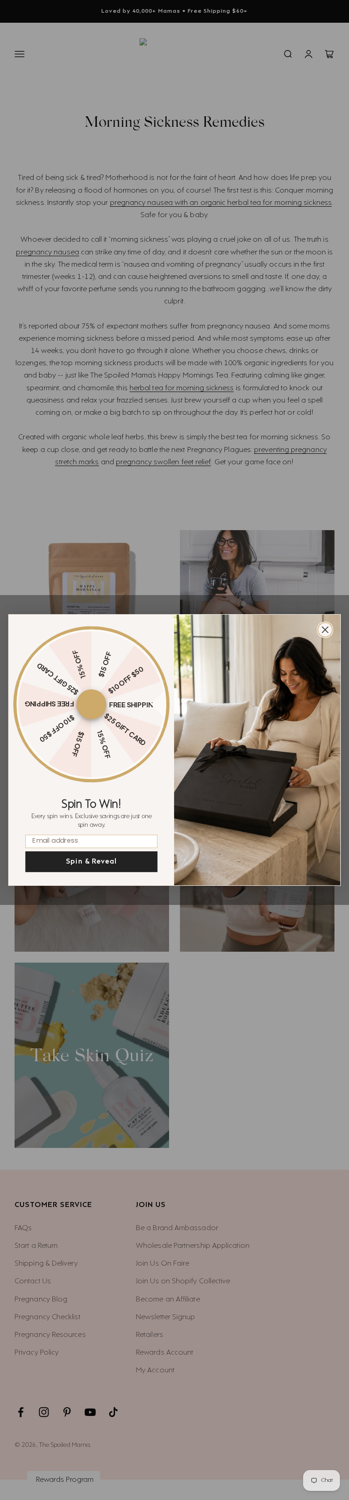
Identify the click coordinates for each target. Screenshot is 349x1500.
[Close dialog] (325, 629)
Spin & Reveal (91, 861)
